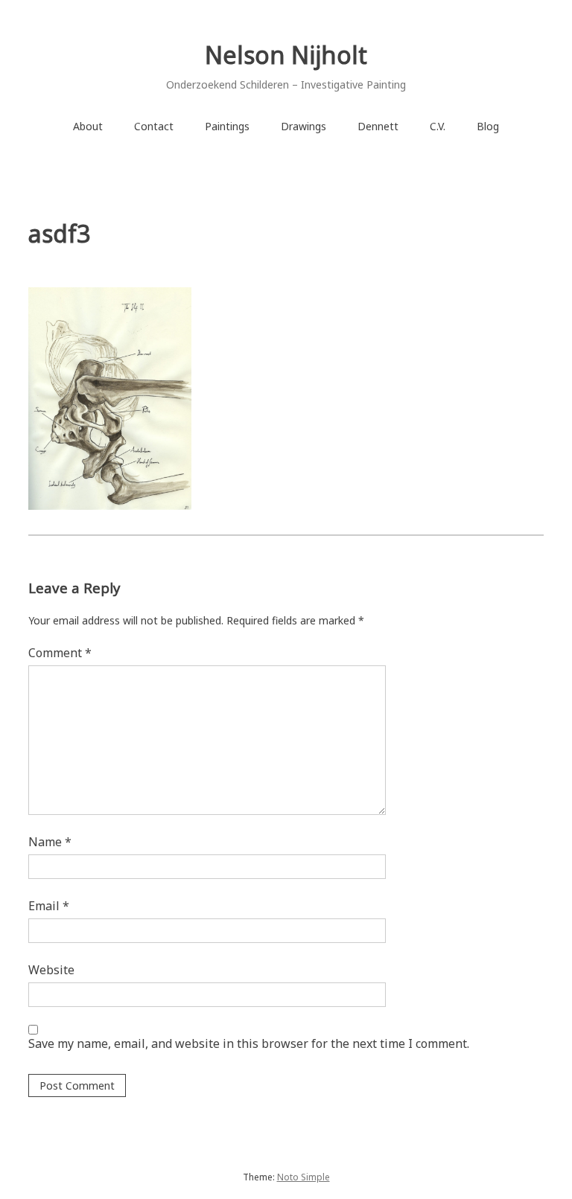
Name (50, 842)
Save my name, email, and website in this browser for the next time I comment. (248, 1043)
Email (48, 906)
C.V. (437, 126)
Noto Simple (303, 1177)
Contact (154, 126)
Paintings (227, 126)
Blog (488, 126)
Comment (60, 653)
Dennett (378, 126)
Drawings (303, 126)
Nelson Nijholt (286, 55)
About (88, 126)
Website (51, 970)
